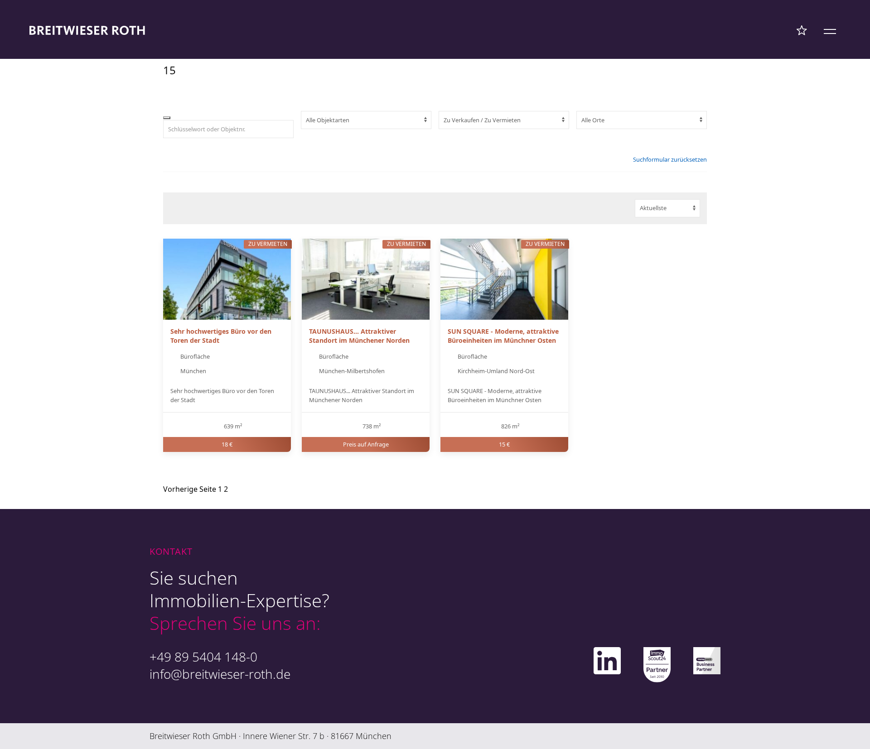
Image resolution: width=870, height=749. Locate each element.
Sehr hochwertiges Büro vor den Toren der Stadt (220, 336)
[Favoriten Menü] (802, 30)
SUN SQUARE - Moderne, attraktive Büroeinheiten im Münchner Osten (503, 336)
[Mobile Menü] (830, 30)
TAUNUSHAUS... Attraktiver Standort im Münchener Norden (359, 336)
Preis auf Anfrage (366, 444)
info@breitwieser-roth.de (220, 673)
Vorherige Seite (189, 489)
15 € (504, 444)
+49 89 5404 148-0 (203, 656)
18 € (227, 444)
